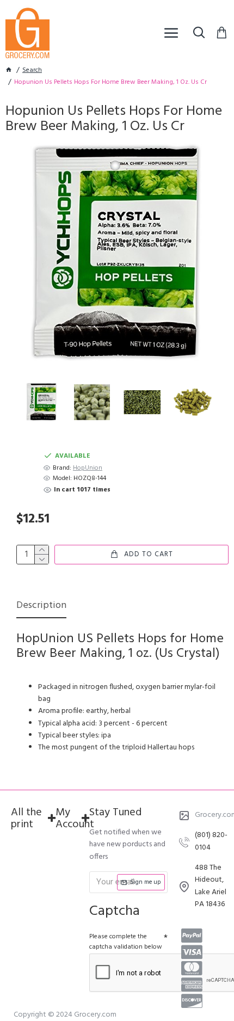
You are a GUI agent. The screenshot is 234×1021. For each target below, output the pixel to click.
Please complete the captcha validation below (125, 941)
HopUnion (87, 468)
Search (32, 70)
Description (41, 606)
